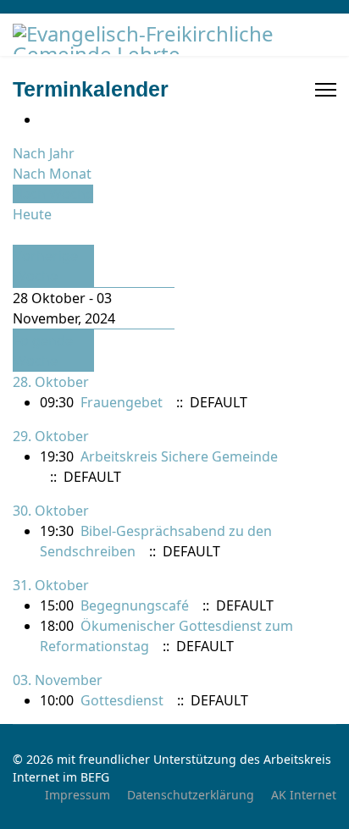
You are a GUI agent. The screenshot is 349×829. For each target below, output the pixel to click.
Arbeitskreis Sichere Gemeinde (179, 456)
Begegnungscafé (134, 605)
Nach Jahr (44, 153)
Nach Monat (52, 173)
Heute (32, 214)
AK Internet (303, 795)
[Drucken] (45, 119)
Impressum (77, 795)
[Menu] (325, 89)
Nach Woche (53, 194)
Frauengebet (121, 402)
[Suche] (18, 234)
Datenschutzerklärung (190, 795)
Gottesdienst (121, 700)
